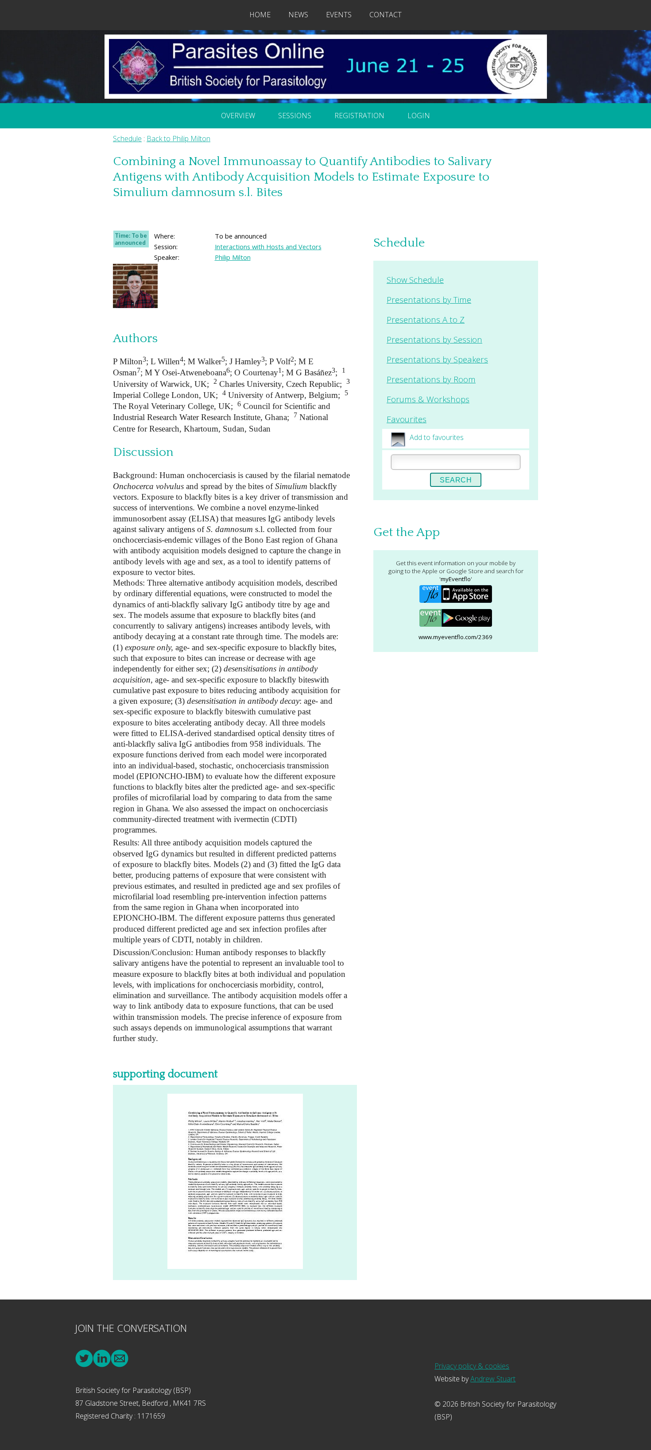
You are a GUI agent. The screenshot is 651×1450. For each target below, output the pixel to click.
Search (456, 480)
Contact (385, 14)
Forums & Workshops (428, 399)
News (298, 14)
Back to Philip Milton (178, 138)
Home (260, 14)
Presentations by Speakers (437, 359)
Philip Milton (233, 257)
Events (339, 14)
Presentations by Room (431, 379)
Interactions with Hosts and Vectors (268, 246)
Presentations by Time (429, 299)
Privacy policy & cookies (471, 1366)
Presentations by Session (434, 339)
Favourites (406, 418)
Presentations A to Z (426, 319)
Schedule (127, 138)
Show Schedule (415, 279)
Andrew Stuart (492, 1379)
